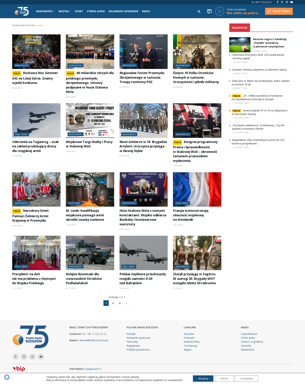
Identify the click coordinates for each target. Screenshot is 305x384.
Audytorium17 (93, 369)
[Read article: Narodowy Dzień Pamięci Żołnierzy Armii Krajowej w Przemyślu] (36, 189)
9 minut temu (260, 51)
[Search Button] (199, 11)
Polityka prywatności (138, 349)
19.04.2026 (17, 155)
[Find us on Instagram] (287, 2)
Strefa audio (248, 337)
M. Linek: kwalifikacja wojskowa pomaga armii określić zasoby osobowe (85, 215)
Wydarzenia (247, 349)
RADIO (146, 11)
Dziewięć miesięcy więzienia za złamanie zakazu (259, 69)
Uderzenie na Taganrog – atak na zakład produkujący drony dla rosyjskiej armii (35, 146)
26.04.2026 (178, 87)
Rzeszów (189, 334)
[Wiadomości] (209, 11)
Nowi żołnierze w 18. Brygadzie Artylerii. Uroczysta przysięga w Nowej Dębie (143, 146)
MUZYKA (64, 11)
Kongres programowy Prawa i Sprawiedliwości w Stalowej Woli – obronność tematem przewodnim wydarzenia (195, 151)
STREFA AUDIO (96, 11)
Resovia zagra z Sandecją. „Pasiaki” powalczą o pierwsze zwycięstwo (270, 42)
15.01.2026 (178, 224)
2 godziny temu (241, 132)
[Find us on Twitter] (282, 2)
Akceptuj (203, 378)
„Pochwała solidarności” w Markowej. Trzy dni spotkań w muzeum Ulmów (258, 127)
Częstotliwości (249, 334)
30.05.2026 (70, 97)
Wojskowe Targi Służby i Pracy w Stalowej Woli (89, 144)
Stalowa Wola (191, 341)
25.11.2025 (70, 288)
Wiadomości (22, 65)
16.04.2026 (70, 151)
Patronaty (132, 341)
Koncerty (246, 345)
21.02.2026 (178, 165)
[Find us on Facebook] (277, 2)
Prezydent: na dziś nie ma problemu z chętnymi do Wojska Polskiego (34, 278)
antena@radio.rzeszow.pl (93, 340)
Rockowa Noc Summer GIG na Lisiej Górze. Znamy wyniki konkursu (35, 78)
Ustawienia (246, 378)
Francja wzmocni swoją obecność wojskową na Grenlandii (190, 215)
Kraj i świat (21, 134)
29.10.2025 (124, 288)
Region (188, 349)
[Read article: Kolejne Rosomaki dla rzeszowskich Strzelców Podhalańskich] (90, 253)
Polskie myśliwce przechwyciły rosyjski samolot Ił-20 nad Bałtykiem (142, 278)
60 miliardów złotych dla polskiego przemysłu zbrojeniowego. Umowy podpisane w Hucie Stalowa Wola (90, 82)
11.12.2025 (17, 288)
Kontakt (131, 334)
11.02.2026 (70, 224)
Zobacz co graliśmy (252, 341)
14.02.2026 (17, 225)
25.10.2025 (178, 288)
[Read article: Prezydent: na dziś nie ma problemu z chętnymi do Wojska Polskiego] (36, 253)
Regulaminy (133, 345)
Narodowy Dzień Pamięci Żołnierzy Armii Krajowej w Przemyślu (30, 215)
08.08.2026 (17, 88)
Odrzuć (224, 378)
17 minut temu (240, 62)
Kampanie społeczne (138, 337)
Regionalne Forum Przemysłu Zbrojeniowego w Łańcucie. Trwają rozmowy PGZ (142, 77)
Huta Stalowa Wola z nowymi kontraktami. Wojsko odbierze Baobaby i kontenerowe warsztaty (142, 217)
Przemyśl (189, 337)
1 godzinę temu (241, 103)
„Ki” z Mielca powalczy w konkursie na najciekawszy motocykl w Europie (257, 97)
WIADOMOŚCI (44, 11)
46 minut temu (240, 88)
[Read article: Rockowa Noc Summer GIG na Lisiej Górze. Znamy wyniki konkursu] (36, 51)
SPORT (79, 11)
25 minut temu (240, 73)
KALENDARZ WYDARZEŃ (123, 11)
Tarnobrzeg (190, 345)
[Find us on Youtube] (291, 2)
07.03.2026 (124, 155)
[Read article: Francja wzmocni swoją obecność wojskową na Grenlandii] (197, 189)
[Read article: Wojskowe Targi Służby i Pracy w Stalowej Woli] (90, 120)
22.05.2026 (124, 87)
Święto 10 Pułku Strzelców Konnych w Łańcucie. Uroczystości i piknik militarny (196, 77)
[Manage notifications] (7, 377)
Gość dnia (74, 203)
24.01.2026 (124, 229)
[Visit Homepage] (21, 11)
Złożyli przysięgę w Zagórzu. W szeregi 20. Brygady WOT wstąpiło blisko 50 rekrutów (194, 278)
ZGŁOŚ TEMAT (281, 11)
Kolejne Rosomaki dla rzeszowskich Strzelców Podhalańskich (84, 278)
